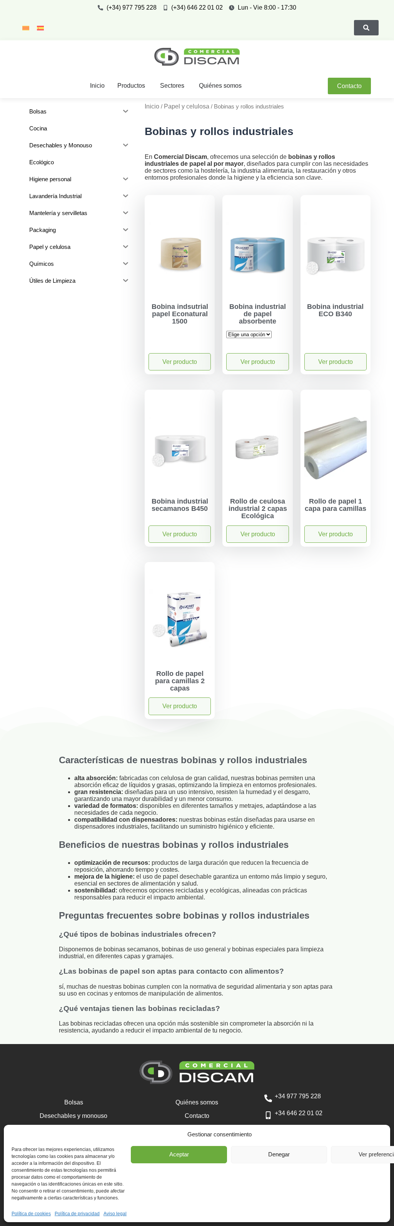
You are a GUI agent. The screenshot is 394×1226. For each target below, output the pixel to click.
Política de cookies (31, 1213)
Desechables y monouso (73, 1116)
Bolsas (73, 1102)
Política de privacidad (77, 1213)
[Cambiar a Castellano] (40, 27)
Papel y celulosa (186, 106)
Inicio (152, 106)
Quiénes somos (196, 1102)
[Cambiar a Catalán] (25, 27)
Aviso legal (115, 1213)
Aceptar (179, 1154)
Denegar (279, 1154)
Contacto (197, 1116)
